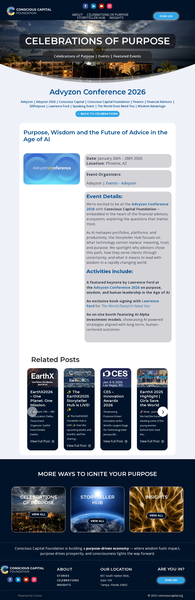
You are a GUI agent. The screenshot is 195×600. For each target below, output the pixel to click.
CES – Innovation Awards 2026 (113, 398)
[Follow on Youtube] (101, 6)
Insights (116, 18)
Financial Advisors (159, 102)
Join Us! (166, 16)
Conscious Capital (71, 102)
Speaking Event (83, 106)
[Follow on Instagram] (109, 6)
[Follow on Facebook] (85, 6)
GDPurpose (37, 106)
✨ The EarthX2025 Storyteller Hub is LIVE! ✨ (78, 401)
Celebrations (68, 580)
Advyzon (27, 102)
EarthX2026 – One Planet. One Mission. (41, 398)
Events (103, 56)
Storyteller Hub (91, 18)
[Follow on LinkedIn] (93, 6)
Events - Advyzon (121, 183)
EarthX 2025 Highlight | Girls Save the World (151, 398)
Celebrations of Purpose (108, 15)
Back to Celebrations (99, 113)
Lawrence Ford (59, 106)
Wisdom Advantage (151, 106)
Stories (63, 575)
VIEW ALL (39, 514)
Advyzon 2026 (46, 102)
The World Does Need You (116, 106)
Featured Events (127, 56)
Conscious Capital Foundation (108, 102)
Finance (138, 102)
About (77, 15)
